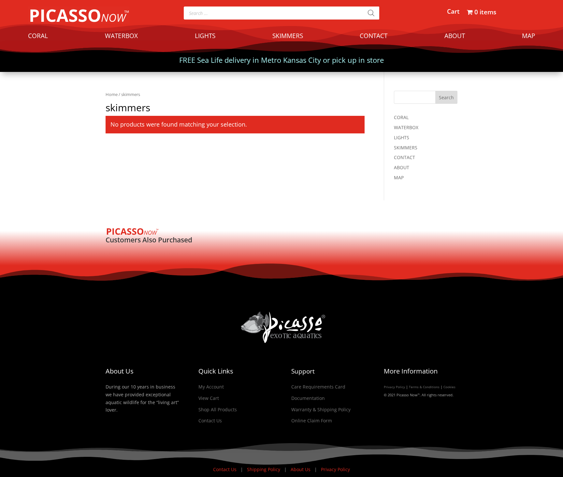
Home (112, 94)
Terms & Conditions (424, 387)
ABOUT (454, 37)
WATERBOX (121, 37)
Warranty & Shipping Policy (321, 409)
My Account (211, 387)
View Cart (208, 398)
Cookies (449, 387)
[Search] (371, 13)
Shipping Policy (264, 469)
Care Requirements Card (318, 387)
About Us (301, 469)
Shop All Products (217, 409)
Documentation (308, 398)
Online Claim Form (311, 420)
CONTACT (373, 37)
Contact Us (210, 420)
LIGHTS (205, 37)
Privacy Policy (394, 387)
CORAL (38, 37)
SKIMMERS (287, 37)
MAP (528, 37)
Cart (453, 12)
